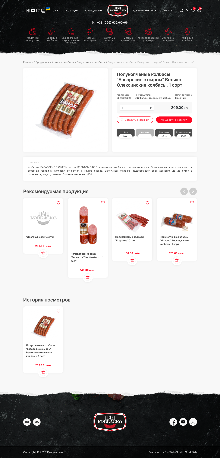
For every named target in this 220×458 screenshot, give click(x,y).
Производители (92, 10)
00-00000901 (124, 98)
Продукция (71, 10)
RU (27, 422)
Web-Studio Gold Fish (183, 452)
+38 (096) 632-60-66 (112, 22)
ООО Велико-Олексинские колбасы (153, 98)
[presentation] (184, 191)
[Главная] (118, 11)
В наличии (180, 98)
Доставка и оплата (144, 10)
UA (37, 422)
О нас (56, 10)
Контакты (166, 10)
